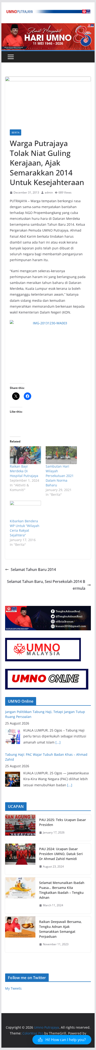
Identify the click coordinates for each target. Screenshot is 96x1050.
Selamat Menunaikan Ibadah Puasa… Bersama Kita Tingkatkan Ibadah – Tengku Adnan (61, 890)
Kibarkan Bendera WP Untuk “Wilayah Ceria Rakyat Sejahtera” (24, 528)
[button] (61, 1039)
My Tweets (13, 988)
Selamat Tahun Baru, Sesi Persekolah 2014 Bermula (46, 585)
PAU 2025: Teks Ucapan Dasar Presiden (62, 822)
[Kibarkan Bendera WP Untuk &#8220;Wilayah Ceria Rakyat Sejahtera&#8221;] (25, 510)
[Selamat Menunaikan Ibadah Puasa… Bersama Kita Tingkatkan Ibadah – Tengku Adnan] (20, 895)
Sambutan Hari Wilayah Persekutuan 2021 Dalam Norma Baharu (60, 475)
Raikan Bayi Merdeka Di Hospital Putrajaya (24, 471)
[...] (58, 742)
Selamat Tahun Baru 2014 (33, 569)
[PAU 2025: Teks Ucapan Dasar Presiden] (20, 827)
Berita (15, 132)
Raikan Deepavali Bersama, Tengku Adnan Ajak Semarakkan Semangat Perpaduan (60, 929)
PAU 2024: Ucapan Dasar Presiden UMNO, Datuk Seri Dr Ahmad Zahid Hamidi (61, 854)
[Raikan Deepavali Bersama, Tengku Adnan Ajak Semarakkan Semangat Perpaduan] (20, 934)
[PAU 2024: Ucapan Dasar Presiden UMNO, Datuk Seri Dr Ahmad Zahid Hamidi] (20, 859)
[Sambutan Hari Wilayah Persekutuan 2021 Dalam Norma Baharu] (61, 455)
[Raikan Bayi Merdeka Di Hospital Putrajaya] (25, 455)
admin (49, 192)
